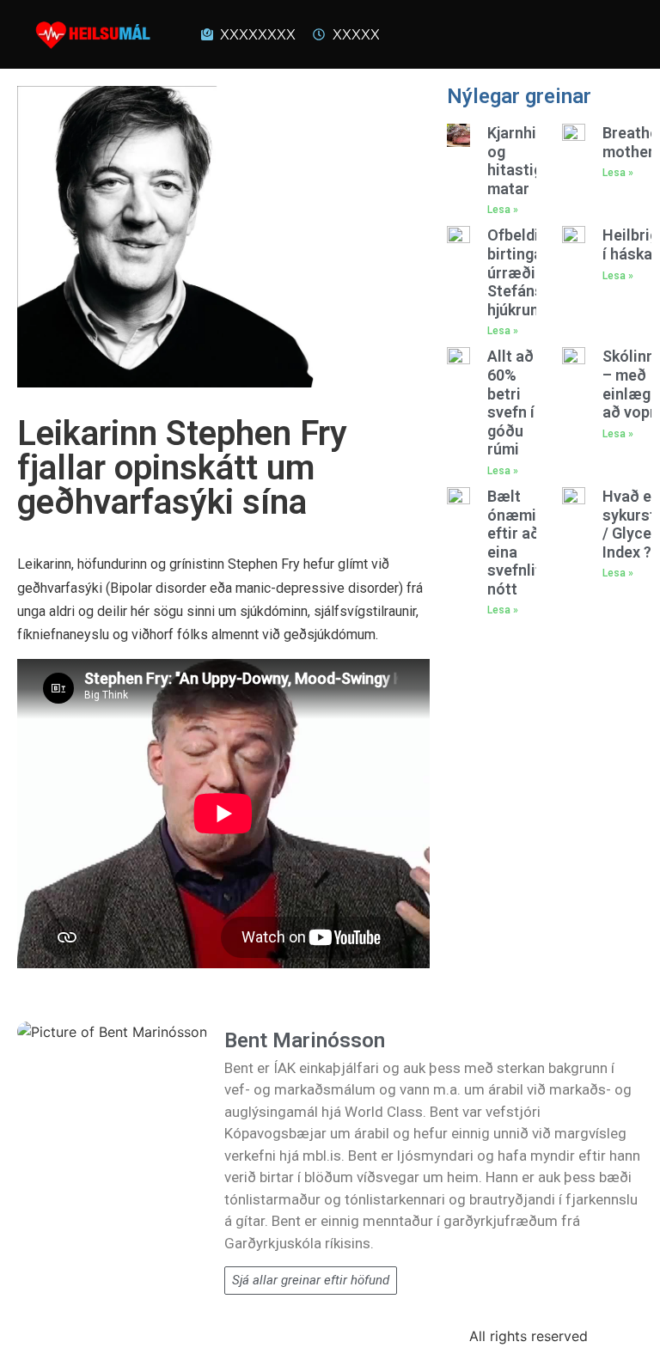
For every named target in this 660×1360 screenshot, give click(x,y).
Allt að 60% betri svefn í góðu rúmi (511, 402)
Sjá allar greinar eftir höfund (310, 1280)
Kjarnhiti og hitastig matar (517, 161)
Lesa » (502, 210)
